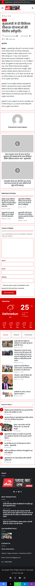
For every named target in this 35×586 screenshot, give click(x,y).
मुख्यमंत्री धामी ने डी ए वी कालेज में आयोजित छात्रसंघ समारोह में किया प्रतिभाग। (25, 215)
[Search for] (33, 8)
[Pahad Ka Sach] (12, 8)
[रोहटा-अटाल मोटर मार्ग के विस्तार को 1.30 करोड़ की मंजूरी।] (7, 427)
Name (4, 260)
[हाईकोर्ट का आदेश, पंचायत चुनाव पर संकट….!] (7, 394)
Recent (16, 335)
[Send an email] (17, 36)
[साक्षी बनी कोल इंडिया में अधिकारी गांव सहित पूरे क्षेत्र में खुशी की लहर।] (7, 343)
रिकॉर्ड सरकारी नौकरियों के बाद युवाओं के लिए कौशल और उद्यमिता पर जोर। (18, 411)
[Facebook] (14, 492)
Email (4, 269)
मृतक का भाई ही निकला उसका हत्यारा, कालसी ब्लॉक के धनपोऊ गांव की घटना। (23, 368)
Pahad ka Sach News (10, 36)
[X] (16, 492)
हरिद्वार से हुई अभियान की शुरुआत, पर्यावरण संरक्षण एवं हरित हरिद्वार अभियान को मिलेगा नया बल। (9, 202)
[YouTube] (19, 492)
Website (4, 277)
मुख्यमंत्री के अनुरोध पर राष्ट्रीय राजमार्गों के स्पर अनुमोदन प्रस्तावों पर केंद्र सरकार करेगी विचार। (18, 436)
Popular (5, 335)
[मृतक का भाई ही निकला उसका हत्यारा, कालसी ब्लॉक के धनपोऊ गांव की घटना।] (7, 368)
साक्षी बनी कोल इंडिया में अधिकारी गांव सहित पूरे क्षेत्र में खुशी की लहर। (23, 343)
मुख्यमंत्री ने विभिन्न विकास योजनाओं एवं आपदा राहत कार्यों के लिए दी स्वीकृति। (24, 202)
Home (5, 16)
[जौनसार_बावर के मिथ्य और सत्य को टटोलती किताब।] (7, 381)
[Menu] (2, 8)
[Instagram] (21, 492)
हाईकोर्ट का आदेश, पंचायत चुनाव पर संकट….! (22, 393)
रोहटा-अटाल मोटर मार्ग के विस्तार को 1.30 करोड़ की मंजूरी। (22, 427)
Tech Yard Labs (18, 573)
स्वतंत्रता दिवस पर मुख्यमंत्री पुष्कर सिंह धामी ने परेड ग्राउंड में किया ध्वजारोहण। (18, 418)
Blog (9, 16)
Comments (28, 335)
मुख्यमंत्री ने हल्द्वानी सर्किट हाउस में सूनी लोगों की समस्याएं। (8, 214)
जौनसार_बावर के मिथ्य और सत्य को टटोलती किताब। (23, 376)
